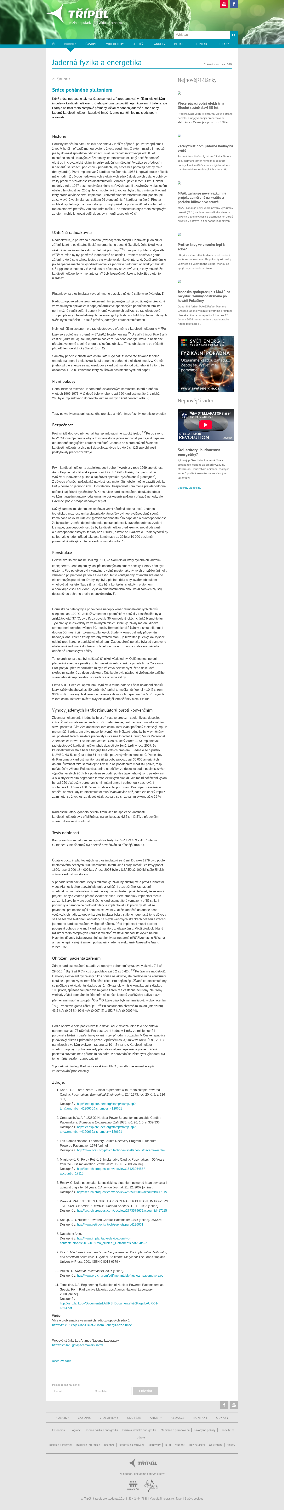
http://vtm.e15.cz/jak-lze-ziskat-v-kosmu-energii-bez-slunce (92, 1325)
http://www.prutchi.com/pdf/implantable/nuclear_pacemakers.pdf (120, 1275)
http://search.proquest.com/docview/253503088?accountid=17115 (122, 1192)
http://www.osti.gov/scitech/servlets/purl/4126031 (110, 1224)
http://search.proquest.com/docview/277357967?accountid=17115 (122, 1210)
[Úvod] (57, 45)
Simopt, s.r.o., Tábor (171, 1498)
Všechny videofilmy (189, 487)
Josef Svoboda (61, 1361)
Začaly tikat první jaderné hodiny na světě (205, 148)
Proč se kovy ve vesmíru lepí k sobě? (201, 246)
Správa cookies (194, 1498)
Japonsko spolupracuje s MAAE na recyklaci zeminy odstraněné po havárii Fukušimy (204, 296)
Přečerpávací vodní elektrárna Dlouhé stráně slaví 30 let (201, 105)
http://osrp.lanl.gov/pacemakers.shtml (77, 1345)
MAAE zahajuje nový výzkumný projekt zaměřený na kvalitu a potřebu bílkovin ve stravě (202, 197)
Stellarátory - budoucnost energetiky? (199, 452)
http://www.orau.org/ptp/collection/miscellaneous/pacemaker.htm (121, 1150)
